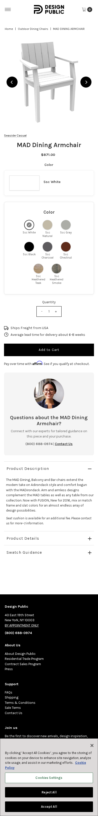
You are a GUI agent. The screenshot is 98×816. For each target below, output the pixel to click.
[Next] (85, 82)
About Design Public (20, 654)
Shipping (11, 697)
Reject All (48, 792)
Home (9, 29)
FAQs (8, 692)
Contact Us (13, 713)
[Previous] (12, 82)
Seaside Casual (15, 135)
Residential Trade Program (24, 659)
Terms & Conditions (20, 703)
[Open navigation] (8, 9)
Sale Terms (13, 708)
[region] (49, 82)
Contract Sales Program (23, 664)
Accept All (49, 806)
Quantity (49, 302)
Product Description (28, 468)
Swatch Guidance (24, 552)
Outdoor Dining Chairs (33, 29)
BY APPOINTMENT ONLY (22, 625)
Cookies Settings (48, 778)
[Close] (91, 745)
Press (9, 669)
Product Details (23, 538)
